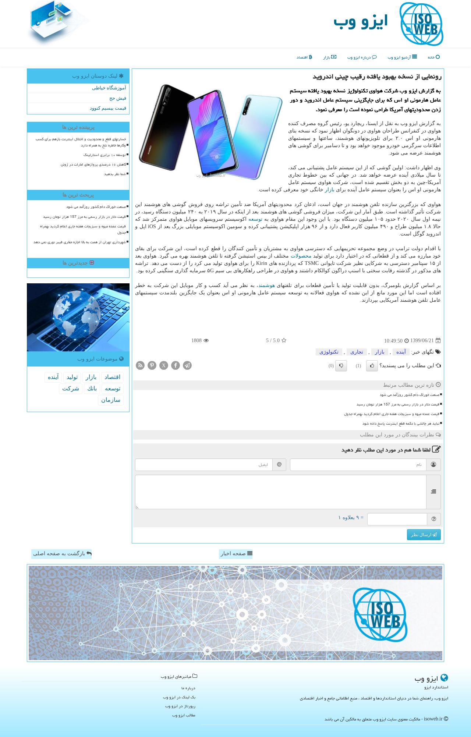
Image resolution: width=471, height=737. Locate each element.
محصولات (301, 256)
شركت (70, 388)
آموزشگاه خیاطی (109, 88)
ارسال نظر (421, 534)
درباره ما (188, 688)
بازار (327, 57)
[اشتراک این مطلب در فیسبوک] (175, 365)
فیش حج (117, 98)
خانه (432, 57)
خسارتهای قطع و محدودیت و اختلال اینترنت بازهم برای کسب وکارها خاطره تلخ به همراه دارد (81, 142)
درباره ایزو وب (359, 57)
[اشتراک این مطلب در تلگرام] (187, 365)
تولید (72, 377)
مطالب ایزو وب (183, 715)
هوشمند (266, 285)
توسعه (255, 219)
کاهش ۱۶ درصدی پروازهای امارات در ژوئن (93, 164)
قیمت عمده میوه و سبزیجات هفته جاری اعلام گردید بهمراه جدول (391, 414)
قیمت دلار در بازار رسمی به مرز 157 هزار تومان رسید (398, 404)
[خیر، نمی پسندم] (341, 365)
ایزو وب (361, 20)
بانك (92, 388)
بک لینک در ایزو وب (179, 697)
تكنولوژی (329, 352)
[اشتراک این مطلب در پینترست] (152, 365)
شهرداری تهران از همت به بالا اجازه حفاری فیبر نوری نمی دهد (79, 242)
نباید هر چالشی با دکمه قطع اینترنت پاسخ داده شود (400, 423)
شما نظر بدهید (115, 174)
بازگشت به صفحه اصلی (59, 553)
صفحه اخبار (234, 553)
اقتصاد (303, 57)
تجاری (356, 352)
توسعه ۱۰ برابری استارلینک (105, 155)
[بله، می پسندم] (372, 365)
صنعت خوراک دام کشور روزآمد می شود (409, 394)
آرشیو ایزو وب (400, 57)
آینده (401, 352)
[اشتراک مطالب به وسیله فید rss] (140, 365)
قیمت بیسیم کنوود (108, 108)
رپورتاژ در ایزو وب (180, 706)
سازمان (110, 400)
